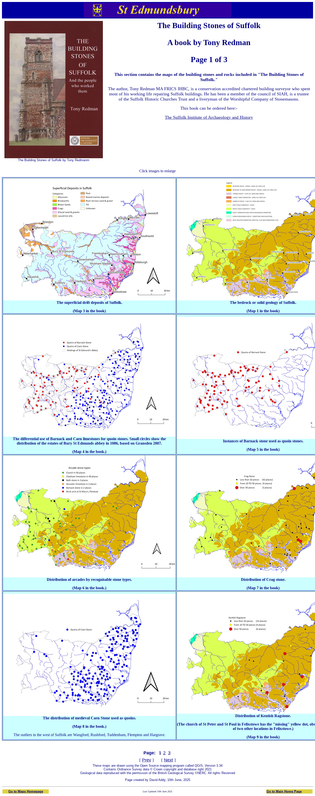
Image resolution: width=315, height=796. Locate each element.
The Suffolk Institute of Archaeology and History (209, 117)
